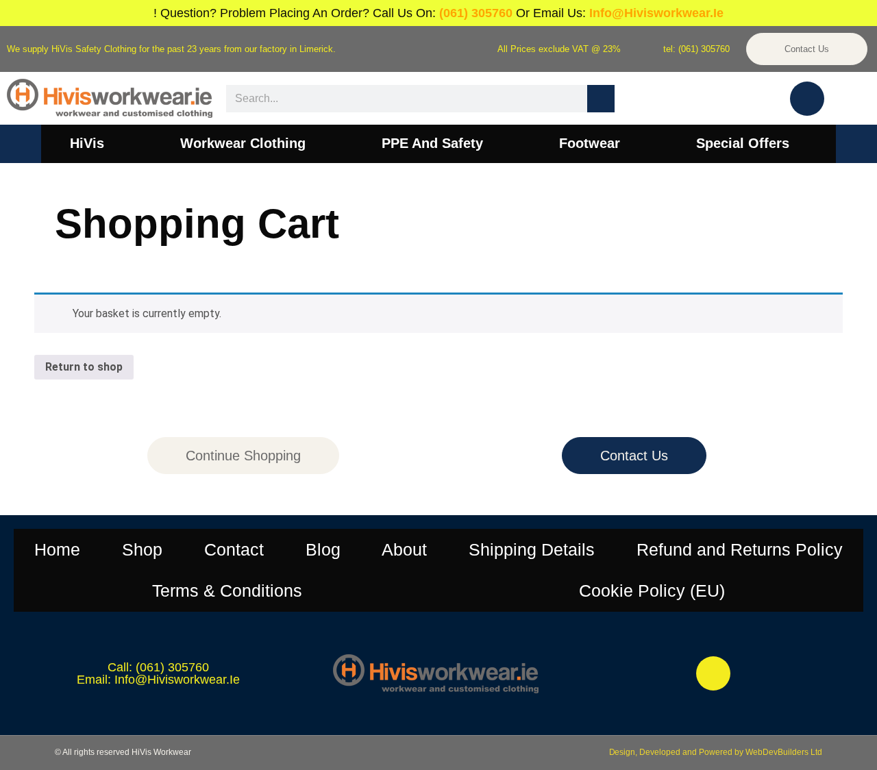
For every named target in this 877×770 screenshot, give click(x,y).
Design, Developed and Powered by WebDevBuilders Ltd (716, 752)
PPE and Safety (432, 143)
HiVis (87, 143)
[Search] (601, 98)
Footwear (589, 143)
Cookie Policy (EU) (652, 590)
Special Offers (742, 143)
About (404, 549)
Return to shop (84, 366)
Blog (323, 549)
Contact (234, 549)
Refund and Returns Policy (740, 549)
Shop (142, 549)
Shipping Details (532, 549)
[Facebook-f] (713, 673)
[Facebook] (807, 99)
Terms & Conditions (227, 590)
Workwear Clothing (243, 143)
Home (57, 549)
